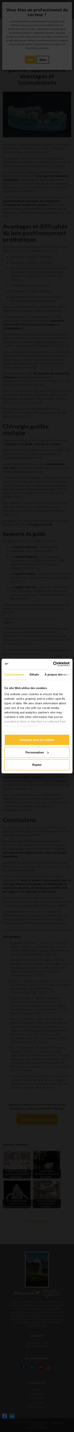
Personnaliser (35, 752)
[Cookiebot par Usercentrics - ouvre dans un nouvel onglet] (53, 663)
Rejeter (37, 764)
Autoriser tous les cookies (37, 739)
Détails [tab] (34, 674)
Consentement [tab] (14, 674)
